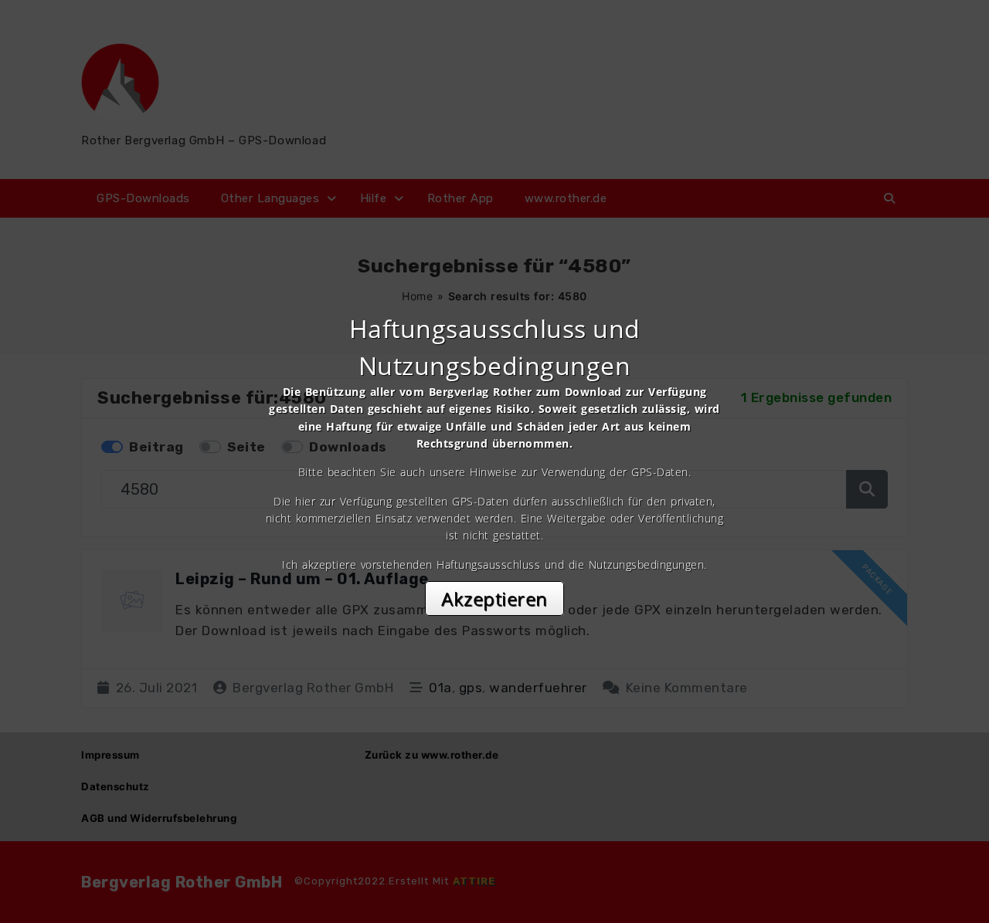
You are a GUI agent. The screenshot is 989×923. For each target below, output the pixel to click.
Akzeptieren (494, 598)
